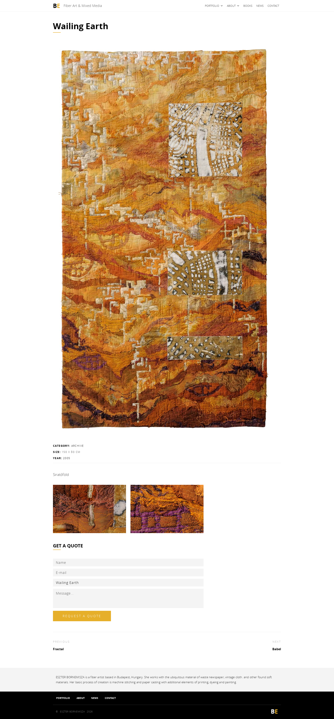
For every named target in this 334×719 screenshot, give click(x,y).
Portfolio (212, 6)
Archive (77, 446)
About (231, 6)
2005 (66, 458)
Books (247, 6)
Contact (273, 6)
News (260, 6)
